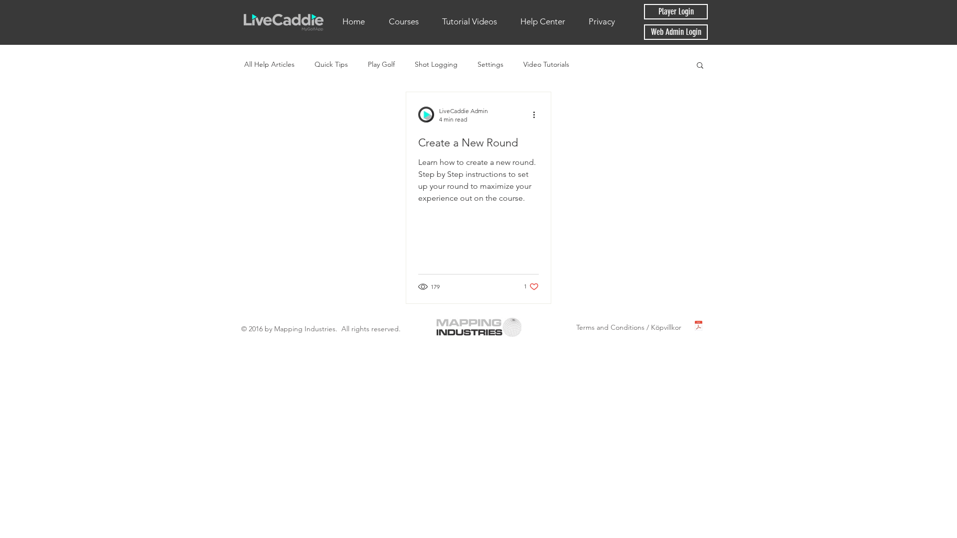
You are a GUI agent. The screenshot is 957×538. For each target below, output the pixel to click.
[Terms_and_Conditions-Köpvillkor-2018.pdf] (698, 327)
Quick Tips (331, 64)
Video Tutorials (546, 64)
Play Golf (381, 64)
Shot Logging (436, 64)
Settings (490, 64)
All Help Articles (269, 64)
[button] (700, 66)
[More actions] (537, 115)
